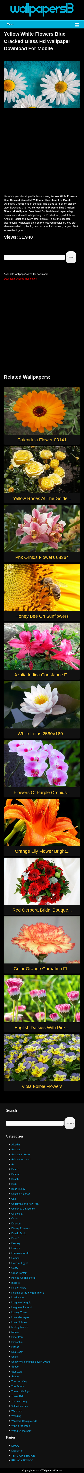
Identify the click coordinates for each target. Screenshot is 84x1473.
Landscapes (18, 1297)
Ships (14, 1356)
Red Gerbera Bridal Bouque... (42, 910)
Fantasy (16, 1243)
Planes (15, 1347)
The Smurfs (18, 1386)
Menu (10, 24)
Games (15, 1258)
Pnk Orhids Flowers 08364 (42, 557)
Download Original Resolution (20, 278)
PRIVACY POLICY (22, 1460)
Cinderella (16, 1213)
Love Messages (20, 1317)
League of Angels (21, 1302)
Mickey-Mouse (19, 1327)
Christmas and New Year (25, 1203)
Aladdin (15, 1144)
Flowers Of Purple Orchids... (42, 792)
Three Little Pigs (20, 1391)
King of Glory (18, 1287)
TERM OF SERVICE (23, 1455)
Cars (14, 1198)
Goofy (14, 1268)
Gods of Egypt (19, 1263)
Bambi (15, 1169)
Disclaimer (17, 1450)
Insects (15, 1282)
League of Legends (22, 1307)
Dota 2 (15, 1238)
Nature (15, 1332)
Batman (15, 1174)
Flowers (15, 1248)
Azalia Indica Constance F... (42, 674)
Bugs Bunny (18, 1189)
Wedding (16, 1416)
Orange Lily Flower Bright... (42, 851)
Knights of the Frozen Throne (27, 1292)
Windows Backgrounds (24, 1421)
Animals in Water (20, 1154)
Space (15, 1366)
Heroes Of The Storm (23, 1277)
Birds (14, 1184)
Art (13, 1164)
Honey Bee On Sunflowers (42, 616)
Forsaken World (20, 1253)
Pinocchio (16, 1342)
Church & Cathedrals (23, 1208)
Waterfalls (16, 1411)
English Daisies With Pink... (42, 1027)
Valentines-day (19, 1406)
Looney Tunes (19, 1312)
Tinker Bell (17, 1396)
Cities (14, 1218)
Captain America (20, 1194)
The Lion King (19, 1381)
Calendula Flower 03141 (42, 439)
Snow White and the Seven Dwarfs (31, 1361)
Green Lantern (19, 1273)
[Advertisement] (42, 151)
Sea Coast (17, 1352)
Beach (15, 1179)
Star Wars (16, 1371)
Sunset (15, 1376)
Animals (16, 1149)
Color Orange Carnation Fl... (42, 968)
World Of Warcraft (21, 1431)
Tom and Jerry (19, 1401)
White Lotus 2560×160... (42, 733)
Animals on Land (20, 1159)
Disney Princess (20, 1228)
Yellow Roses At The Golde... (42, 498)
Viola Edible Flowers (42, 1086)
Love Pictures (19, 1322)
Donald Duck (18, 1233)
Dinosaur (16, 1223)
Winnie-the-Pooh (20, 1426)
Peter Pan (17, 1337)
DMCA (15, 1445)
